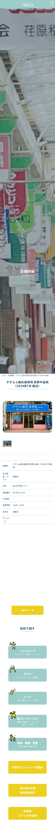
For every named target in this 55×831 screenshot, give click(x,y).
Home (4, 375)
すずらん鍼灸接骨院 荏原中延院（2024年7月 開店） (33, 375)
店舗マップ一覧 (27, 610)
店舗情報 (11, 375)
